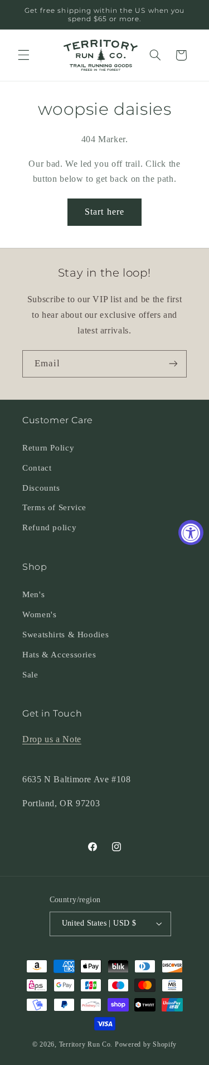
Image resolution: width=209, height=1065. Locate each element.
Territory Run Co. (86, 1044)
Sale (30, 674)
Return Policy (48, 447)
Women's (39, 614)
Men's (33, 594)
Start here (104, 211)
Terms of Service (54, 507)
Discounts (41, 487)
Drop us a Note (51, 739)
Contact (36, 467)
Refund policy (49, 527)
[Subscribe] (173, 363)
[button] (23, 55)
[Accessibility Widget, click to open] (190, 532)
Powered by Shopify (146, 1044)
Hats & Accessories (59, 654)
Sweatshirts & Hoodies (65, 634)
